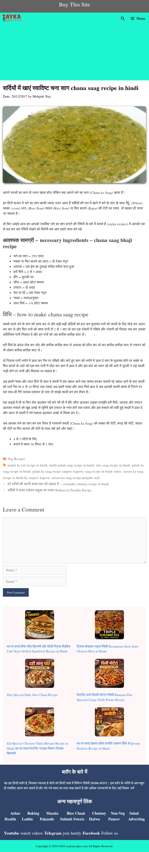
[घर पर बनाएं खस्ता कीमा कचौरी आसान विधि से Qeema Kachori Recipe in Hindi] (109, 722)
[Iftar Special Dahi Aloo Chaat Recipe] (39, 674)
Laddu (27, 819)
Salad (134, 813)
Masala (52, 813)
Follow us (109, 833)
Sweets (78, 819)
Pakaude (47, 819)
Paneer (114, 819)
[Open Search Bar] (123, 18)
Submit (66, 819)
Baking (33, 813)
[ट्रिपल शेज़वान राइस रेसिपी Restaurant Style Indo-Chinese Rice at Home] (109, 625)
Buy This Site (74, 4)
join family (72, 833)
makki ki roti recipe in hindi (27, 465)
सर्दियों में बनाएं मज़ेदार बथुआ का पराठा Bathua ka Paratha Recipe (50, 490)
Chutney (99, 813)
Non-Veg (118, 813)
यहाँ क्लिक (123, 788)
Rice (70, 813)
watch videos (31, 833)
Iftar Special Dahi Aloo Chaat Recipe (32, 694)
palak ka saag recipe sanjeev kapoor (57, 471)
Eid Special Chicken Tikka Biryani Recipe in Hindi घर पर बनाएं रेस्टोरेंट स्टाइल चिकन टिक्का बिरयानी (37, 748)
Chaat (79, 813)
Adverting (136, 819)
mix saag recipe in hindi (113, 465)
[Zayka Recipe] (12, 18)
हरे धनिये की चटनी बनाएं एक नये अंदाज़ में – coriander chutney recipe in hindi (58, 483)
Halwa (94, 819)
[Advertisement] (74, 53)
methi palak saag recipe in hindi (71, 465)
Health (10, 819)
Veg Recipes (16, 458)
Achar (15, 813)
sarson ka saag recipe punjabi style (75, 477)
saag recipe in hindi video (103, 471)
